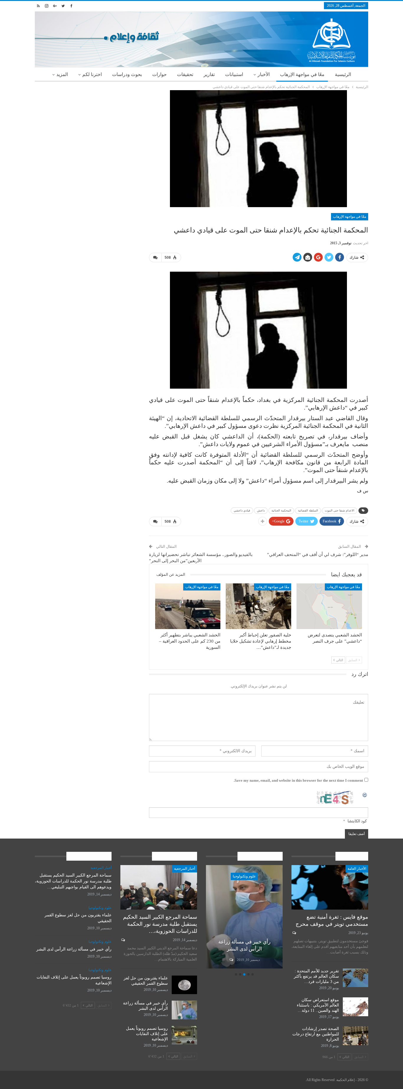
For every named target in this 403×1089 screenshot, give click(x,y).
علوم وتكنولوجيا (244, 876)
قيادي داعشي (242, 510)
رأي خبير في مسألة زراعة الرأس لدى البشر (74, 949)
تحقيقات (185, 74)
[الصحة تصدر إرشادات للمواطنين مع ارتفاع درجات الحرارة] (355, 1035)
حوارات (159, 74)
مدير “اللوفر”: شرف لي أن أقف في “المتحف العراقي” (317, 554)
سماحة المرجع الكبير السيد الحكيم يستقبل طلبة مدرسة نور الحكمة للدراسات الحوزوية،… (160, 924)
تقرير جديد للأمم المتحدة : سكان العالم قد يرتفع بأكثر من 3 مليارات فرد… (316, 976)
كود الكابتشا (357, 821)
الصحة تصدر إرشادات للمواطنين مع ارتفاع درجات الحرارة (315, 1034)
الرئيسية (343, 74)
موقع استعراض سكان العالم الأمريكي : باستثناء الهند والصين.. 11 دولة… (318, 1005)
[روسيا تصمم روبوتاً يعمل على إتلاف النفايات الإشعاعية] (184, 1035)
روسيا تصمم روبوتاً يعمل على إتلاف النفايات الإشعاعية (147, 1033)
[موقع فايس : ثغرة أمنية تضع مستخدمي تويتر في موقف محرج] (329, 887)
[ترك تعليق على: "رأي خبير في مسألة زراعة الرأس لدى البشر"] (231, 960)
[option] (244, 917)
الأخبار (264, 74)
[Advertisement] (87, 131)
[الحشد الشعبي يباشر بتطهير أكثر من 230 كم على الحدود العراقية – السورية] (188, 606)
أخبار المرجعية (184, 869)
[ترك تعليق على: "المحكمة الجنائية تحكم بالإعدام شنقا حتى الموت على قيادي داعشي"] (155, 257)
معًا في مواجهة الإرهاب (302, 74)
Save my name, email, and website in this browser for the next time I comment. (298, 780)
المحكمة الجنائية (281, 510)
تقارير (209, 74)
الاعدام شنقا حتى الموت (339, 510)
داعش (261, 510)
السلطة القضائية (308, 510)
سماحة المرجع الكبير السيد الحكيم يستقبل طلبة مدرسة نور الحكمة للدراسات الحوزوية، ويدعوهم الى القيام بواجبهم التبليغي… (73, 881)
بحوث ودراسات (127, 74)
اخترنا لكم (92, 74)
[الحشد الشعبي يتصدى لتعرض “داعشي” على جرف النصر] (329, 606)
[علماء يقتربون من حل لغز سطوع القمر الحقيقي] (184, 985)
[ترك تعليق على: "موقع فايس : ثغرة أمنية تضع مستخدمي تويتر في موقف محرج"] (293, 933)
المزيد (62, 74)
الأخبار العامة (357, 869)
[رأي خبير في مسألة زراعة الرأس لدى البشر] (244, 916)
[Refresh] (365, 794)
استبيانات (234, 74)
